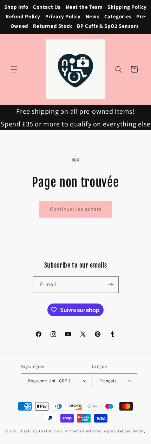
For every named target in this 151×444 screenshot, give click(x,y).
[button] (14, 69)
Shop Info (16, 7)
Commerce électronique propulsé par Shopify (104, 431)
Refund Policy (23, 16)
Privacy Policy (63, 16)
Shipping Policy (127, 7)
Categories (118, 16)
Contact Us (47, 7)
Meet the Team (84, 7)
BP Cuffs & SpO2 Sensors (108, 26)
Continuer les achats (75, 209)
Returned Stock (52, 26)
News (92, 16)
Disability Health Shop (40, 431)
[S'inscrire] (110, 284)
